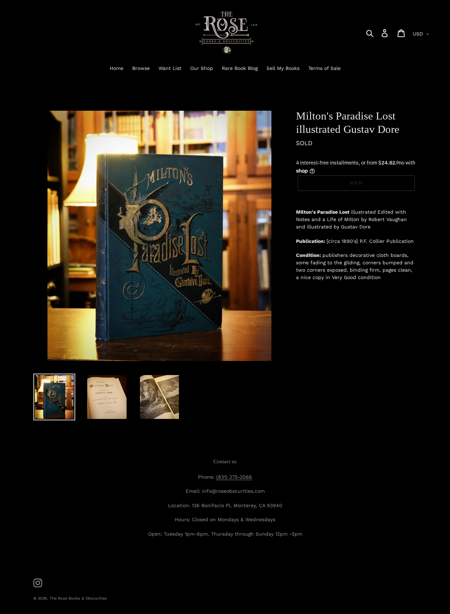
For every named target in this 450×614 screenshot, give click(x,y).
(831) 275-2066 (234, 477)
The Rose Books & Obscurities (78, 598)
